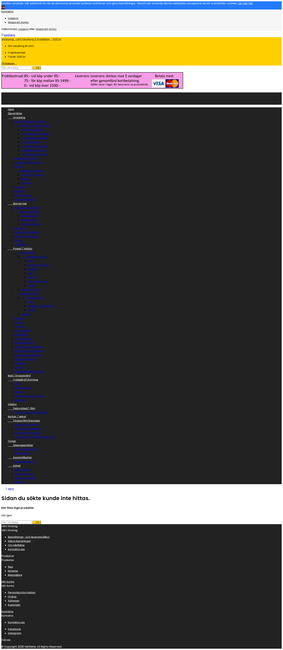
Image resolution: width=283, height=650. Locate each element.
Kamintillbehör (20, 457)
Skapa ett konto (18, 22)
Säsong (32, 277)
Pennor (19, 367)
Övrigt (18, 240)
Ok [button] (3, 7)
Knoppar (20, 187)
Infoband (20, 244)
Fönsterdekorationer (27, 429)
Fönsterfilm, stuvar (26, 425)
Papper (26, 314)
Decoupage (24, 253)
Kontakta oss (16, 549)
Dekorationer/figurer (27, 355)
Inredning (16, 117)
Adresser (13, 601)
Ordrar (12, 597)
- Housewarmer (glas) (35, 134)
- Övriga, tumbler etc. (35, 146)
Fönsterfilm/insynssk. (24, 421)
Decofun (26, 183)
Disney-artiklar (26, 212)
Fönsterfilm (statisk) (27, 433)
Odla (17, 384)
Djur (30, 273)
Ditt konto (7, 582)
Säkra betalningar (19, 541)
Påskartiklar (22, 453)
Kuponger (14, 605)
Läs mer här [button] (245, 3)
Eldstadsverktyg (24, 462)
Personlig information (21, 592)
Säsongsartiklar (20, 445)
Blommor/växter (38, 265)
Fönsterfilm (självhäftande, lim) (34, 437)
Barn (31, 261)
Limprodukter (23, 330)
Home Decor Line (32, 175)
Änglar (32, 285)
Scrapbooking (26, 294)
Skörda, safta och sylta (29, 396)
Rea (10, 567)
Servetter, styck (34, 257)
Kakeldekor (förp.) (26, 158)
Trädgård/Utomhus (23, 380)
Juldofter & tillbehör (34, 150)
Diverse (19, 392)
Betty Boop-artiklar (27, 208)
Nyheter (13, 571)
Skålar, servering (25, 478)
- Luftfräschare (31, 142)
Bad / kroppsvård (19, 376)
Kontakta (7, 11)
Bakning (19, 482)
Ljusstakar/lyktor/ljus (27, 163)
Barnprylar (17, 203)
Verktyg (19, 326)
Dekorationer (23, 195)
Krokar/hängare (24, 199)
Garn (31, 302)
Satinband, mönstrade (28, 351)
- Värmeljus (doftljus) (34, 138)
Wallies (25, 179)
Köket (14, 466)
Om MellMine (16, 545)
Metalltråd (21, 335)
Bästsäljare (15, 575)
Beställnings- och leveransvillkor (29, 537)
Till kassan (9, 63)
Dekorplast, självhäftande (30, 412)
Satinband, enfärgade (28, 347)
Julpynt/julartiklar (25, 449)
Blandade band (24, 343)
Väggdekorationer (28, 171)
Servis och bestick (26, 236)
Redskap (20, 400)
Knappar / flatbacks (41, 306)
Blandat (19, 191)
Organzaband (23, 339)
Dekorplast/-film (21, 408)
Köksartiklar (22, 470)
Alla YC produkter (32, 130)
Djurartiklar (15, 113)
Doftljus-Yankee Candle (32, 126)
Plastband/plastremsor (29, 371)
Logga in (13, 18)
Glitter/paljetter (24, 359)
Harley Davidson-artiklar (30, 122)
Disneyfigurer (29, 216)
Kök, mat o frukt (38, 281)
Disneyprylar (29, 220)
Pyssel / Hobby (20, 249)
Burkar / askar (17, 416)
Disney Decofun (31, 224)
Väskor (12, 404)
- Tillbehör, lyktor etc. (35, 154)
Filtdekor (20, 363)
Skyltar (18, 167)
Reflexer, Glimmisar (26, 232)
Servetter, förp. (31, 289)
